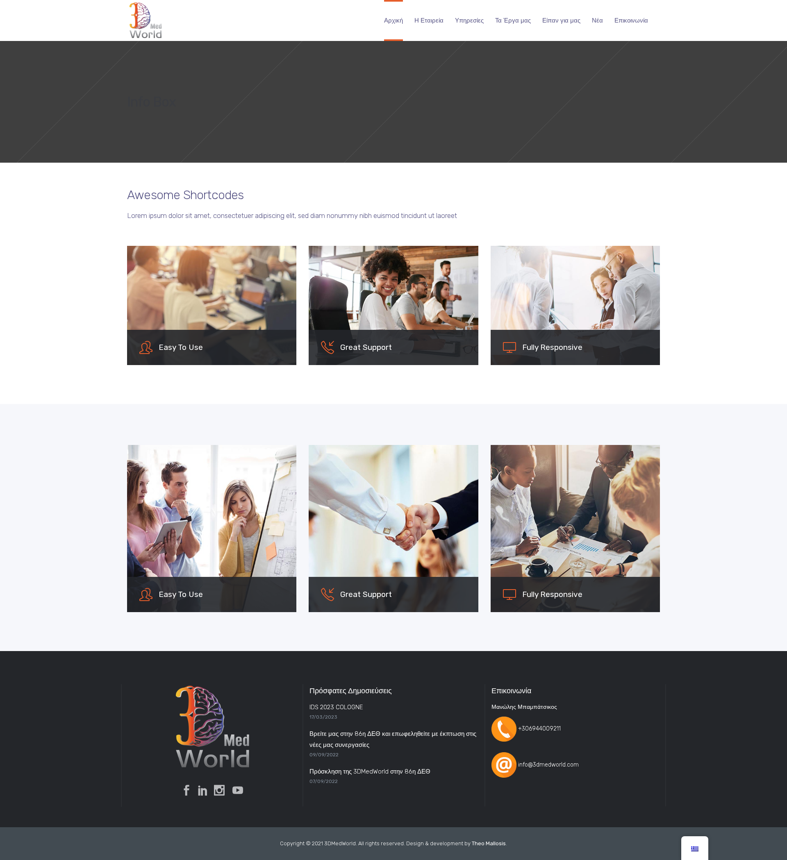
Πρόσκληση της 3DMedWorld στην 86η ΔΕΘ (369, 771)
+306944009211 (539, 728)
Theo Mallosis (489, 843)
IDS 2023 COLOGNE (336, 707)
